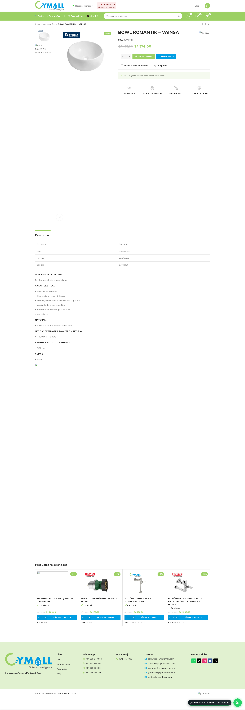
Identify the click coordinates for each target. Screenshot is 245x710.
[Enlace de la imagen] (28, 660)
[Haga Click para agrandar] (59, 217)
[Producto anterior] (202, 24)
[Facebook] (210, 660)
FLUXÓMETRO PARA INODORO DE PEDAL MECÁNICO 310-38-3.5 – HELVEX (185, 601)
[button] (57, 617)
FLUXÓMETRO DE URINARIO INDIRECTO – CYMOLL (138, 600)
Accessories (49, 24)
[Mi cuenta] (207, 5)
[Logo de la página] (49, 5)
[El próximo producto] (208, 24)
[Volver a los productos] (205, 24)
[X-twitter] (215, 660)
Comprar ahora (166, 56)
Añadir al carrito (143, 56)
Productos (62, 669)
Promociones (63, 664)
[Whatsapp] (193, 660)
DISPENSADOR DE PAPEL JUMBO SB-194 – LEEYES (55, 600)
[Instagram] (204, 660)
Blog (59, 673)
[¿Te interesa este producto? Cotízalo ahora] (237, 702)
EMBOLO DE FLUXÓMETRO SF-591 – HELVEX (99, 600)
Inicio (37, 24)
